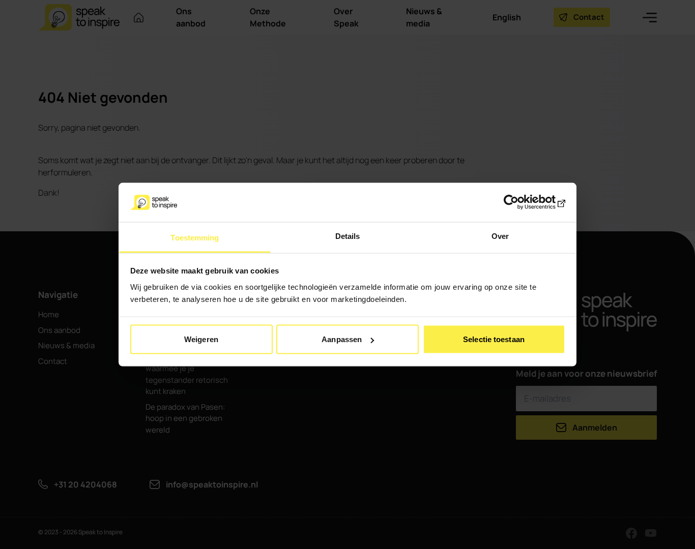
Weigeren (201, 339)
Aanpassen (342, 339)
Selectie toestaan (494, 339)
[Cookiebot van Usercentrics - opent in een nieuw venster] (520, 202)
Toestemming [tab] (194, 237)
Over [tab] (500, 235)
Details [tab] (347, 235)
